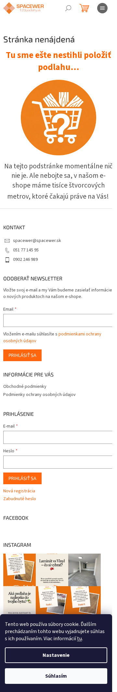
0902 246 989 (25, 259)
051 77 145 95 (26, 250)
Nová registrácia (19, 491)
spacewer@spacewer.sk (37, 240)
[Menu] (102, 8)
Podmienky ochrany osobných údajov (39, 394)
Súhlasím (56, 676)
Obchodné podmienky (24, 386)
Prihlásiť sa (22, 355)
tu (79, 638)
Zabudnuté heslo (19, 499)
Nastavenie (56, 655)
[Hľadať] (68, 8)
